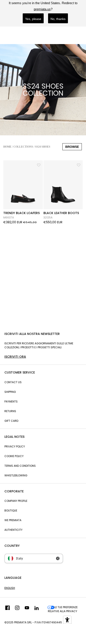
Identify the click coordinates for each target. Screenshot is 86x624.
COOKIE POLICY (14, 456)
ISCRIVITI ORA (15, 357)
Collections (23, 146)
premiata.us (42, 9)
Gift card (11, 421)
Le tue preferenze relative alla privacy (63, 609)
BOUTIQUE (10, 510)
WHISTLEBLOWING (15, 475)
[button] (39, 164)
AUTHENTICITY (13, 530)
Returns (10, 411)
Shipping (10, 392)
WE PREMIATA (12, 520)
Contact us (13, 382)
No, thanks (57, 19)
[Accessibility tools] (67, 620)
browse (72, 146)
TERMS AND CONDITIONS (20, 466)
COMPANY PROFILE (15, 501)
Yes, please (33, 19)
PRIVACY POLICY (14, 446)
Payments (11, 401)
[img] (7, 609)
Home (7, 146)
